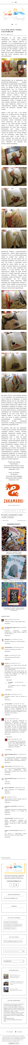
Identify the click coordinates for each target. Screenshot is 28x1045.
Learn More (11, 1043)
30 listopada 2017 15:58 (17, 766)
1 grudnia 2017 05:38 (20, 787)
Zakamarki (10, 517)
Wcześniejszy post (21, 520)
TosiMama (10, 682)
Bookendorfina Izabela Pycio (12, 627)
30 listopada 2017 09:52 (18, 647)
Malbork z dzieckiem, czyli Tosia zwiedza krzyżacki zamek (17, 983)
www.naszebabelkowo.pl (11, 754)
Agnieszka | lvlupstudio (11, 806)
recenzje (4, 517)
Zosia (6, 619)
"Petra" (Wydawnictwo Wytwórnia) (14, 580)
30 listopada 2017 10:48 (12, 718)
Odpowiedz (7, 623)
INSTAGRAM (19, 1031)
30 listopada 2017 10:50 (16, 739)
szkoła (15, 941)
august (6, 655)
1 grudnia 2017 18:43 (11, 797)
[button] (14, 2)
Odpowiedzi (9, 680)
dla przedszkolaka (17, 925)
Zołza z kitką (8, 766)
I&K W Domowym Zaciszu (11, 778)
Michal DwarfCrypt (9, 787)
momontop (7, 639)
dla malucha (14, 922)
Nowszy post (5, 520)
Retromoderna (8, 647)
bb (5, 797)
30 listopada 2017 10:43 (18, 703)
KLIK (9, 43)
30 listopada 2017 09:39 (16, 639)
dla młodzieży (7, 925)
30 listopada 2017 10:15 (15, 663)
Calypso (7, 663)
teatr (20, 941)
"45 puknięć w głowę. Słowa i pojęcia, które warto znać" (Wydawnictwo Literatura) (14, 609)
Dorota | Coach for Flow (11, 830)
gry (5, 941)
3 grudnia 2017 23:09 (18, 818)
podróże (10, 941)
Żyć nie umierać (8, 703)
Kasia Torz (7, 694)
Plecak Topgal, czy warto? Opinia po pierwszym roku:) (15, 976)
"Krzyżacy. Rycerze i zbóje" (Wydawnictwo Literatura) (14, 553)
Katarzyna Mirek (9, 818)
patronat (13, 928)
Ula (5, 718)
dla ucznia (6, 928)
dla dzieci (6, 922)
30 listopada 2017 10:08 (14, 655)
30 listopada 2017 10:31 (16, 694)
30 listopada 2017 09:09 (13, 619)
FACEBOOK (10, 1031)
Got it (17, 1043)
